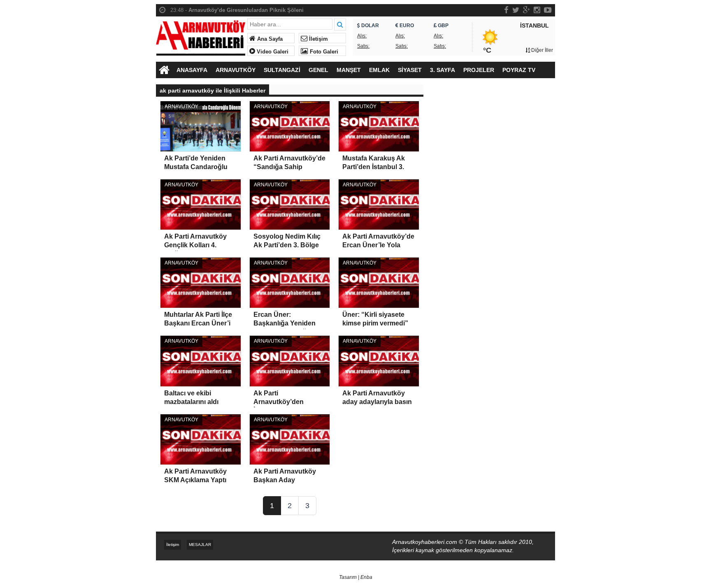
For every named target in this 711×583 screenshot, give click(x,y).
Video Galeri (271, 52)
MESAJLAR (200, 544)
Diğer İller (541, 50)
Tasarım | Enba (355, 577)
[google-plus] (526, 10)
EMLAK (379, 70)
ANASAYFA (192, 70)
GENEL (318, 70)
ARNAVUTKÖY (236, 70)
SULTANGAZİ (282, 70)
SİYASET (410, 70)
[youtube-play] (548, 10)
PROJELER (478, 70)
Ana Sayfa (269, 39)
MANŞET (349, 70)
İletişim (317, 39)
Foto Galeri (323, 52)
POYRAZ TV (518, 70)
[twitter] (515, 10)
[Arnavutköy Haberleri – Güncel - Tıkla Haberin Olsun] (200, 36)
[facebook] (506, 10)
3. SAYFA (442, 70)
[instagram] (537, 10)
